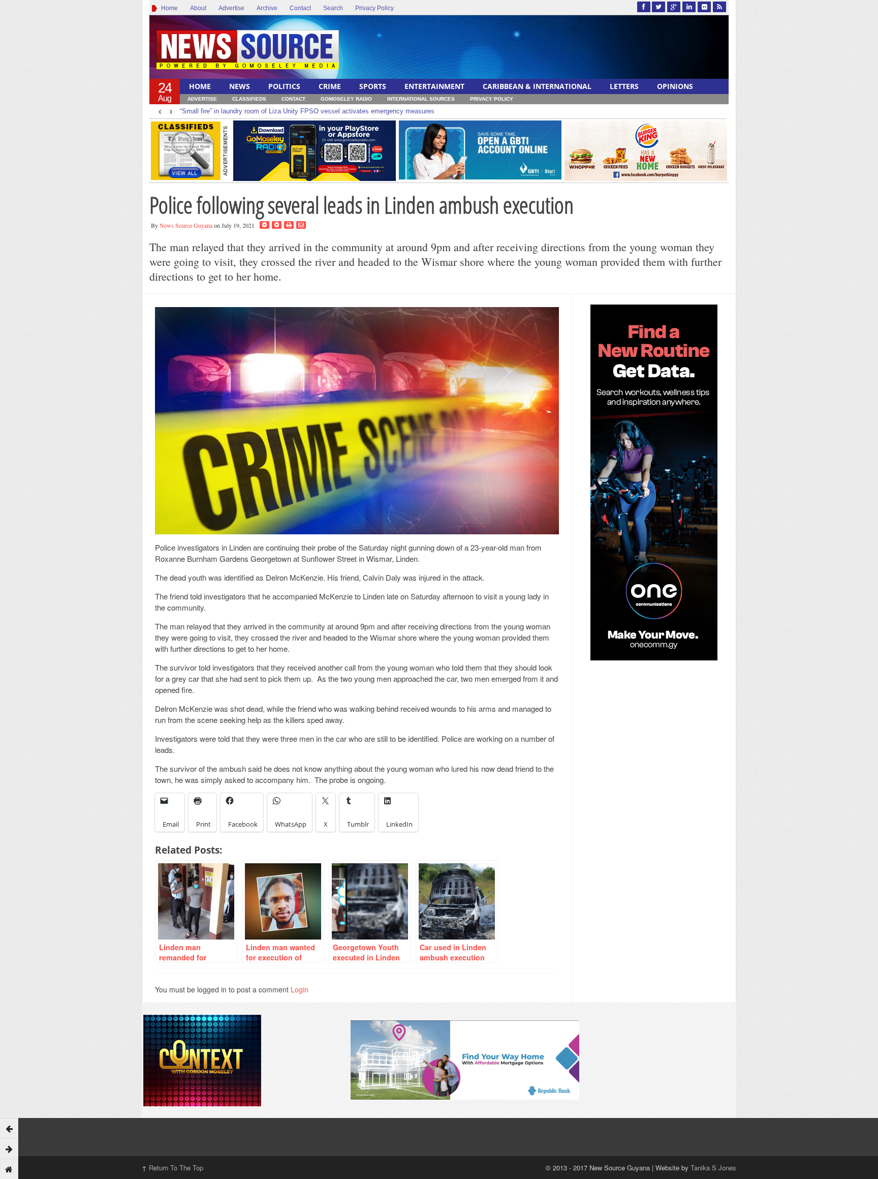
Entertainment (434, 86)
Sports (372, 86)
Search (333, 8)
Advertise (231, 8)
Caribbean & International (537, 86)
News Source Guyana (186, 225)
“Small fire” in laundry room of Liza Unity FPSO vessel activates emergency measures (307, 111)
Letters (624, 86)
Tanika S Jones (713, 1167)
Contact (300, 8)
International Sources (421, 99)
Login (299, 989)
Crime (330, 86)
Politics (284, 86)
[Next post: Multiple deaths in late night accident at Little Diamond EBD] (9, 1148)
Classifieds (249, 99)
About (198, 8)
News (239, 86)
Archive (267, 8)
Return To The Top (172, 1167)
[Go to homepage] (9, 1169)
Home (168, 8)
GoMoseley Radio (346, 99)
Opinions (675, 86)
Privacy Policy (374, 8)
